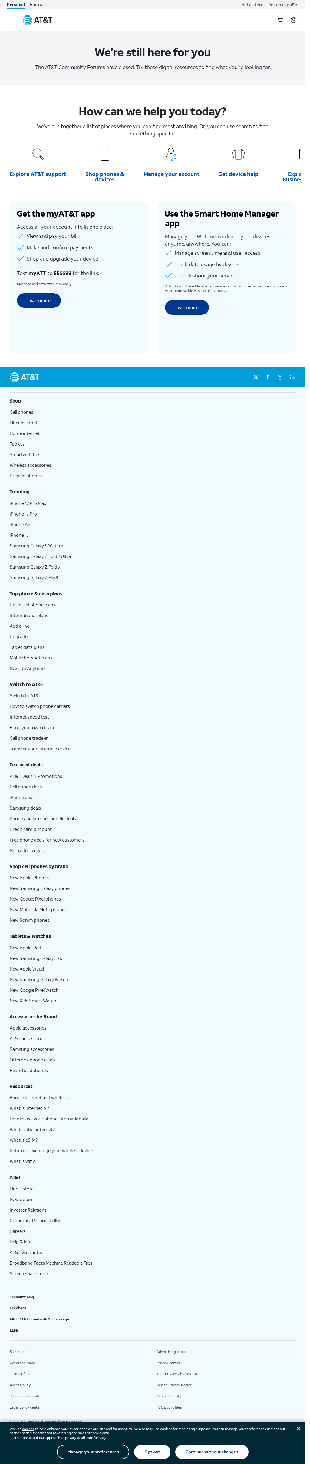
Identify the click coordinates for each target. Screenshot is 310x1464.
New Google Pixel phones (35, 899)
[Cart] (280, 20)
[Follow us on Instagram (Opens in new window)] (280, 377)
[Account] (294, 20)
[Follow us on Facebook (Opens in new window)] (268, 377)
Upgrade (19, 636)
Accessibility (20, 1385)
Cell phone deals (26, 787)
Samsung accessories (32, 1049)
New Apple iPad (25, 947)
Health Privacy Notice (174, 1385)
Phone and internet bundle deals (43, 818)
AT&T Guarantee (26, 1252)
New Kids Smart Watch (33, 1001)
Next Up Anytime (27, 668)
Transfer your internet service (40, 748)
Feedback (18, 1308)
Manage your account (172, 174)
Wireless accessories (30, 465)
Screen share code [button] (29, 1273)
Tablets (17, 444)
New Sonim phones (29, 920)
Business (39, 4)
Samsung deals (25, 808)
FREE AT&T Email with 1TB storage (39, 1319)
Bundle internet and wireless (39, 1097)
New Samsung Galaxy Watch (39, 979)
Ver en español (283, 4)
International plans (29, 615)
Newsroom (21, 1199)
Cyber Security (169, 1396)
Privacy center (168, 1362)
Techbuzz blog (22, 1297)
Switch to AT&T (25, 695)
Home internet (25, 433)
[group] (153, 400)
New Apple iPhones (29, 878)
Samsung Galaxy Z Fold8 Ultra (40, 556)
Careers (18, 1231)
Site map (17, 1351)
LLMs (14, 1330)
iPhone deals (22, 797)
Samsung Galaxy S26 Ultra (36, 546)
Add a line (19, 626)
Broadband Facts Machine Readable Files (51, 1263)
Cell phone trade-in (29, 738)
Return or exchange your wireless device (51, 1150)
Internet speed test (29, 717)
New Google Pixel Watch (34, 990)
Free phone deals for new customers (47, 840)
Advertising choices (173, 1351)
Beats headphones (29, 1070)
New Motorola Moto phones (38, 909)
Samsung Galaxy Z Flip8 (34, 577)
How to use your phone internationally (49, 1119)
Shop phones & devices (104, 176)
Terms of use (20, 1373)
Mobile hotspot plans (31, 658)
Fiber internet (24, 423)
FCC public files (169, 1407)
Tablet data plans (27, 647)
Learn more (39, 300)
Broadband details (25, 1396)
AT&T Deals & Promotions (36, 776)
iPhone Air (20, 524)
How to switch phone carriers (40, 706)
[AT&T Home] (37, 20)
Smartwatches (25, 454)
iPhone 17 (19, 535)
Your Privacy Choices (174, 1373)
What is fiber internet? (32, 1129)
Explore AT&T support (38, 174)
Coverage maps (23, 1362)
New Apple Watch (28, 969)
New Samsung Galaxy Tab (36, 958)
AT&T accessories (27, 1038)
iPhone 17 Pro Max (28, 503)
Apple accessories (28, 1028)
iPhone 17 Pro (23, 514)
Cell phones (21, 412)
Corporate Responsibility (35, 1220)
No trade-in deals (27, 850)
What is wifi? (22, 1161)
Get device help (238, 174)
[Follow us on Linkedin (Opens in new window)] (292, 377)
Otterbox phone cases (32, 1060)
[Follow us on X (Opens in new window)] (255, 377)
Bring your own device (32, 727)
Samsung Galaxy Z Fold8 (35, 567)
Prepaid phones (26, 476)
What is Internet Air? (30, 1108)
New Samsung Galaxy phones (40, 888)
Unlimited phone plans (32, 605)
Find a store (251, 4)
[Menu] (12, 20)
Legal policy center (25, 1407)
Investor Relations (28, 1210)
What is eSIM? (24, 1140)
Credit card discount (31, 829)
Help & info (21, 1242)
